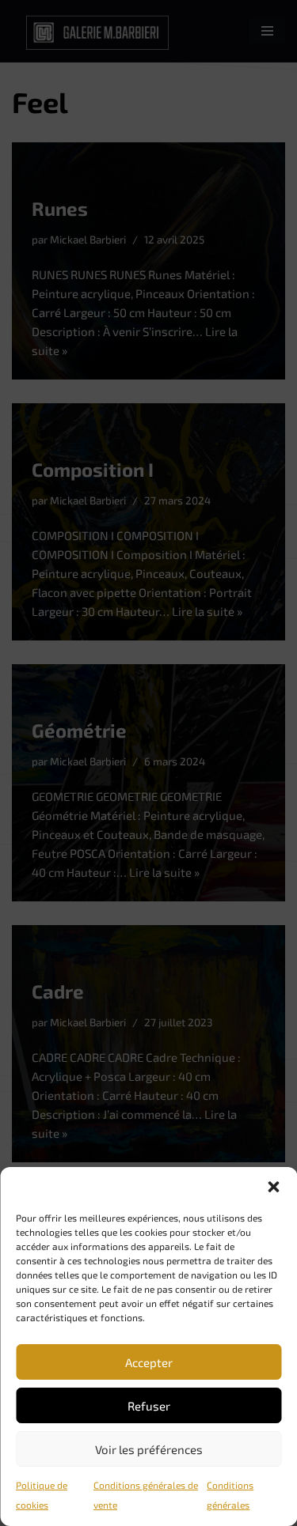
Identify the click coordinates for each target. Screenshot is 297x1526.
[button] (273, 1187)
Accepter (149, 1362)
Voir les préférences (149, 1449)
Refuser (149, 1406)
